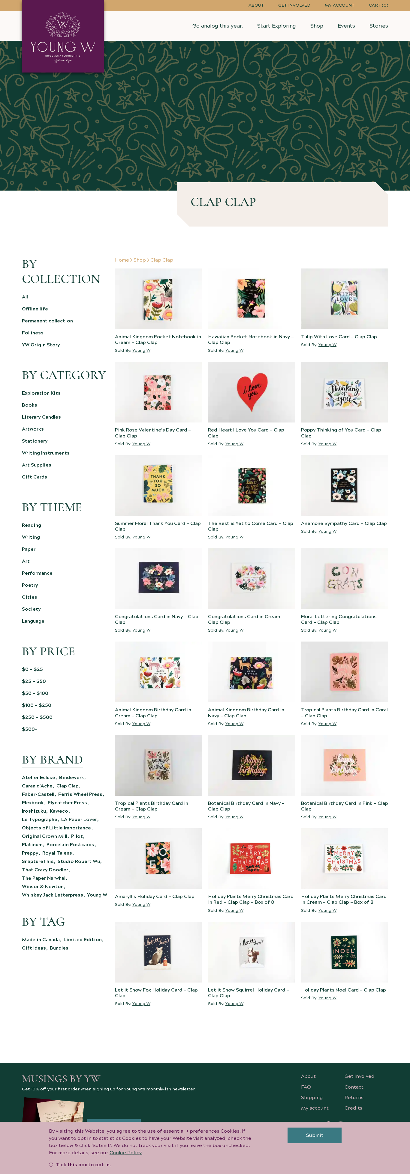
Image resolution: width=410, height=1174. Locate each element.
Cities (29, 597)
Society (31, 609)
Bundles (59, 948)
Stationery (35, 441)
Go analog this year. (217, 26)
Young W (97, 895)
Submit (314, 1135)
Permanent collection (47, 321)
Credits (353, 1108)
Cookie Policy (126, 1152)
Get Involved (294, 5)
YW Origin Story (41, 345)
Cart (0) (378, 5)
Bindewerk (71, 777)
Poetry (30, 585)
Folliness (33, 333)
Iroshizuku (34, 811)
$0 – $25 (32, 669)
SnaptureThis (38, 861)
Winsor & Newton (43, 886)
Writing (31, 537)
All (25, 297)
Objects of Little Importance (56, 828)
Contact (354, 1087)
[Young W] (63, 36)
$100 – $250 (36, 705)
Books (29, 405)
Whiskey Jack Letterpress (52, 895)
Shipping (312, 1097)
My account (339, 5)
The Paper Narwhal (43, 878)
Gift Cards (34, 477)
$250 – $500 (37, 717)
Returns (354, 1097)
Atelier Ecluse (38, 777)
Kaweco (59, 811)
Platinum (32, 844)
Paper (28, 549)
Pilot (77, 836)
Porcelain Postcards (70, 844)
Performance (37, 573)
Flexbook (33, 802)
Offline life (35, 309)
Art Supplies (36, 465)
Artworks (33, 429)
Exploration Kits (41, 393)
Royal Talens (57, 853)
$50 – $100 (35, 693)
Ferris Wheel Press (80, 794)
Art (26, 561)
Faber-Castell (38, 794)
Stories (378, 26)
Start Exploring (276, 26)
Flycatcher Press (67, 802)
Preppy (30, 853)
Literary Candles (41, 417)
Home (122, 260)
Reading (31, 525)
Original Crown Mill (44, 836)
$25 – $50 (34, 681)
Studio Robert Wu (79, 861)
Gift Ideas (34, 948)
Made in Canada (41, 939)
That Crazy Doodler (45, 870)
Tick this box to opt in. (83, 1164)
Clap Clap (67, 786)
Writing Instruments (46, 453)
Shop (316, 26)
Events (346, 26)
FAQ (306, 1087)
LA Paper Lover (79, 819)
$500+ (30, 729)
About (256, 5)
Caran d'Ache (37, 786)
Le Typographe (39, 819)
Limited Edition (83, 939)
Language (33, 621)
